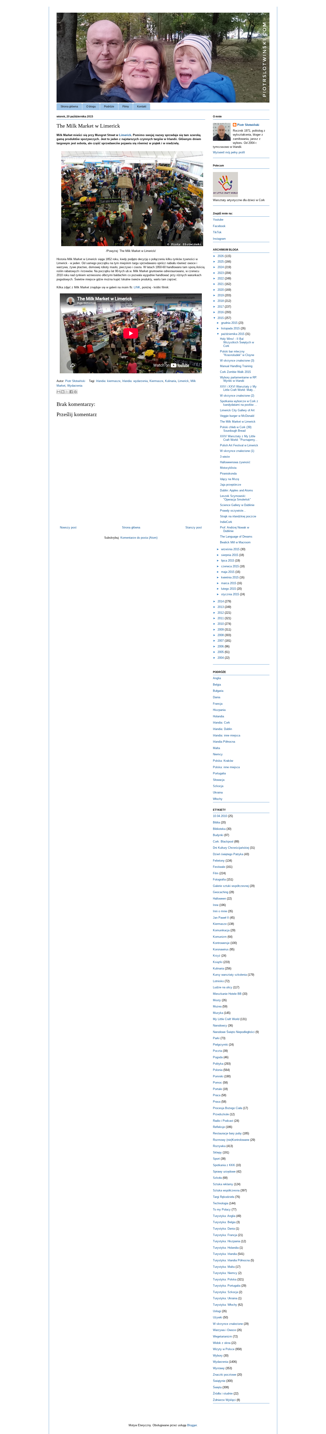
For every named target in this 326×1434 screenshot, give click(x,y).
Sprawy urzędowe (224, 1171)
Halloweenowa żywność (235, 462)
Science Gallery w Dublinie (237, 505)
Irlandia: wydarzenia (135, 381)
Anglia (217, 678)
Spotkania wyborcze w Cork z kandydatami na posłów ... (239, 403)
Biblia (216, 822)
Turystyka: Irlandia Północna (231, 1260)
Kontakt (141, 106)
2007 (221, 640)
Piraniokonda (228, 473)
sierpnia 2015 (230, 555)
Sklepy (217, 1152)
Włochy (217, 799)
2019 (221, 295)
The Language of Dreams (236, 536)
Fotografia (219, 879)
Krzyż (216, 955)
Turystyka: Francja (225, 1235)
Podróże (109, 106)
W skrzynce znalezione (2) (237, 395)
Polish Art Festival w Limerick (239, 445)
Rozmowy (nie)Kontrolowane (231, 1139)
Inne (215, 905)
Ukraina (218, 792)
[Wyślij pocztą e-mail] (58, 392)
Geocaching (220, 892)
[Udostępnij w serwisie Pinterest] (75, 392)
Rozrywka (219, 1146)
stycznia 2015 (230, 594)
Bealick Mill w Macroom (235, 542)
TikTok (217, 232)
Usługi (217, 1311)
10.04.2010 (220, 816)
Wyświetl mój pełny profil (229, 152)
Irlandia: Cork (221, 722)
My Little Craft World (226, 1019)
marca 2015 (229, 583)
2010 (221, 623)
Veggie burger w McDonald (237, 415)
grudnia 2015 (229, 322)
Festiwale (219, 866)
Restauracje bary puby (227, 1133)
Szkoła (217, 1177)
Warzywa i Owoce (224, 1330)
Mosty (217, 1000)
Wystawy (219, 1368)
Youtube (218, 219)
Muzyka (218, 1013)
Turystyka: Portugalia (226, 1285)
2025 (221, 261)
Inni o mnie (220, 911)
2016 (221, 312)
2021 (221, 284)
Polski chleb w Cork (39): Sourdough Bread (236, 428)
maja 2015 (228, 572)
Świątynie (219, 1381)
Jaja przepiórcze (230, 484)
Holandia (218, 716)
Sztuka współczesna (226, 1190)
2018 (221, 301)
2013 (221, 607)
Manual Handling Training (236, 366)
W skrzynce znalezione (228, 1323)
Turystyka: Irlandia (225, 1254)
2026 (221, 256)
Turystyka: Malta (224, 1266)
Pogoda (218, 1057)
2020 (221, 289)
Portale (217, 1089)
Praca (216, 1095)
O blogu (91, 106)
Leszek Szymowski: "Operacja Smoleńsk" (235, 497)
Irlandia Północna (224, 741)
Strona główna (69, 106)
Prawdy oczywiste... (233, 510)
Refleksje (219, 1127)
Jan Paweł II (221, 917)
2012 (221, 612)
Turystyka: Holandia (226, 1247)
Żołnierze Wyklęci (224, 1400)
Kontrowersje (221, 943)
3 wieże (225, 456)
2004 (221, 657)
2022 (221, 278)
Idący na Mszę (229, 479)
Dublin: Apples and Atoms (236, 490)
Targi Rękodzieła (223, 1197)
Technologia (220, 1203)
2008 (221, 635)
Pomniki (218, 1076)
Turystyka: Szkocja (225, 1292)
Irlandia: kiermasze (108, 381)
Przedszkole (221, 1114)
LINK (137, 287)
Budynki (218, 835)
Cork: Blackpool (223, 841)
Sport (216, 1158)
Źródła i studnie (223, 1393)
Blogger (192, 1425)
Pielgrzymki (220, 1044)
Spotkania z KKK (224, 1165)
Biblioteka (219, 829)
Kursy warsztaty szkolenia (230, 974)
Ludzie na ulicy (222, 987)
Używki (217, 1317)
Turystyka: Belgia (224, 1222)
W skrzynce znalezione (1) (237, 451)
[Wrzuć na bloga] (63, 392)
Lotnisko (218, 981)
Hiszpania (219, 710)
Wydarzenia (74, 385)
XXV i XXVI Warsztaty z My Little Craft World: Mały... (238, 388)
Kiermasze (156, 381)
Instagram (219, 238)
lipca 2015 (228, 560)
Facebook (219, 226)
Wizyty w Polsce (223, 1349)
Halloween (219, 898)
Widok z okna (221, 1343)
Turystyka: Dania (224, 1228)
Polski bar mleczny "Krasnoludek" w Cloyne (237, 353)
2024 (221, 267)
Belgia (217, 684)
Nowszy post (68, 527)
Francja (217, 703)
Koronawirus (221, 949)
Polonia (217, 1070)
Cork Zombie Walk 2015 (235, 372)
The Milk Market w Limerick (237, 421)
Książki (217, 962)
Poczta (217, 1050)
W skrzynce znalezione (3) (237, 360)
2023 (221, 273)
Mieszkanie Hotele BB (227, 993)
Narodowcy (220, 1025)
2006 (221, 646)
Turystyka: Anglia (224, 1216)
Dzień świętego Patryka (228, 854)
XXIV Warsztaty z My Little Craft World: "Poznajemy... (238, 438)
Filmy (125, 106)
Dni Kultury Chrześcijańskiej (231, 847)
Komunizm (220, 936)
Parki (216, 1038)
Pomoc (217, 1082)
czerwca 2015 (230, 566)
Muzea (217, 1006)
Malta (216, 748)
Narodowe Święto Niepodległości (234, 1032)
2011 (221, 618)
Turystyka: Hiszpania (226, 1241)
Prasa (216, 1101)
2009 (221, 629)
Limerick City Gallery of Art (237, 410)
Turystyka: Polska (224, 1279)
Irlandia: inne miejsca (226, 735)
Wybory (218, 1355)
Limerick (125, 135)
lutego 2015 (229, 588)
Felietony (219, 860)
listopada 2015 (231, 328)
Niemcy (218, 754)
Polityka (218, 1063)
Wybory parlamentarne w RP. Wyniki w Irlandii (238, 379)
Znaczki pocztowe (224, 1374)
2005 (221, 652)
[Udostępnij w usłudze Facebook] (71, 392)
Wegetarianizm (222, 1336)
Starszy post (193, 527)
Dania (216, 697)
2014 (221, 601)
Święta (217, 1387)
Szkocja (218, 786)
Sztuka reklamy (223, 1184)
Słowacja (218, 779)
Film (215, 873)
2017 (221, 306)
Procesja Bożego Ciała (227, 1108)
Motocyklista (228, 467)
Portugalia (219, 773)
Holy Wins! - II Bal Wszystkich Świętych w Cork (237, 342)
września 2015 (230, 549)
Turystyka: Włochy (225, 1304)
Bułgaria (218, 690)
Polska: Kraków (223, 760)
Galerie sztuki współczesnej (231, 886)
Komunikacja (221, 930)
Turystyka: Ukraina (225, 1298)
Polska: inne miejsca (226, 767)
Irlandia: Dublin (222, 729)
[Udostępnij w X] (67, 392)
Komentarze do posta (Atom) (138, 537)
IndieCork (226, 522)
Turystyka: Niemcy (225, 1273)
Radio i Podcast (223, 1120)
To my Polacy (222, 1209)
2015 (221, 318)
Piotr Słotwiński (75, 381)
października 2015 (233, 334)
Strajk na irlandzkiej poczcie (238, 516)
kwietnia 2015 (230, 577)
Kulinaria (170, 381)
